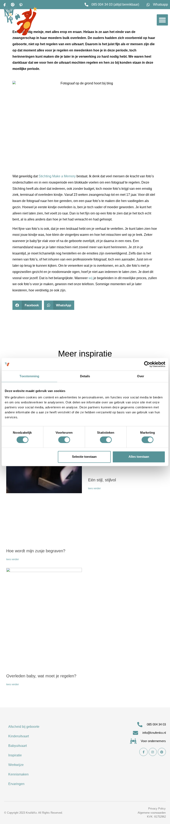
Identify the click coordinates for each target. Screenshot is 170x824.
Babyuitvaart (17, 745)
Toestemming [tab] (29, 376)
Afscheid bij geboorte (23, 726)
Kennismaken (18, 774)
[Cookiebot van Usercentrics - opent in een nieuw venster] (147, 364)
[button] (162, 20)
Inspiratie (15, 755)
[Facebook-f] (143, 752)
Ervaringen (16, 784)
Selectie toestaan (84, 457)
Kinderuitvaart (18, 736)
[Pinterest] (162, 752)
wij (91, 278)
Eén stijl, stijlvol (102, 480)
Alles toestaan (139, 457)
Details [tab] (85, 376)
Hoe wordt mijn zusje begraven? (35, 551)
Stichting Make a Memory (57, 176)
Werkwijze (16, 765)
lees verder (12, 559)
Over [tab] (140, 376)
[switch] (64, 439)
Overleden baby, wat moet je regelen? (41, 676)
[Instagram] (153, 752)
